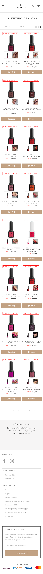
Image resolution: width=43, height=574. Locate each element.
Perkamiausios (10, 479)
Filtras (7, 27)
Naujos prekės (10, 475)
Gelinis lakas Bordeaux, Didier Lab (31, 109)
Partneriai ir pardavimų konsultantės (17, 501)
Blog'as (7, 494)
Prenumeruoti (22, 553)
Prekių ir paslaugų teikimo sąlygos (16, 509)
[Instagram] (12, 461)
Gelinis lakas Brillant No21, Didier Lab (11, 109)
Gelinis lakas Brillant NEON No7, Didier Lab (11, 389)
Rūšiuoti (22, 27)
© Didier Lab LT (21, 564)
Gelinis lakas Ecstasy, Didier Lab (31, 155)
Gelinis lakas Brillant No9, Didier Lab (11, 63)
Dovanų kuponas (11, 497)
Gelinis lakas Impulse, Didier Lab (11, 155)
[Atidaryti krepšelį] (38, 6)
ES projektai (9, 516)
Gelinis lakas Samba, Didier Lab (11, 202)
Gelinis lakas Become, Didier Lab (31, 388)
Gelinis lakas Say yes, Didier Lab (11, 342)
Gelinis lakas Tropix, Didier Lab (11, 249)
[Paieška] (33, 6)
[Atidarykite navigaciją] (3, 6)
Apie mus (8, 490)
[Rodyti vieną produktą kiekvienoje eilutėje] (36, 27)
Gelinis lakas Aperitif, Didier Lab (11, 295)
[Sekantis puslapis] (34, 410)
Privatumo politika (11, 505)
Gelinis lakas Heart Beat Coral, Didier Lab (32, 63)
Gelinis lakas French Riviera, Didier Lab (31, 342)
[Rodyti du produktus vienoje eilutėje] (40, 27)
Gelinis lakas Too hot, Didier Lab (32, 202)
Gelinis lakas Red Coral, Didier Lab (32, 295)
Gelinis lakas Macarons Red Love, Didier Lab (32, 249)
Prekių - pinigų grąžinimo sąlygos (16, 512)
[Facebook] (4, 461)
